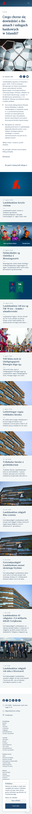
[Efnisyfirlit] (28, 3)
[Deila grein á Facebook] (21, 76)
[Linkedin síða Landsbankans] (13, 700)
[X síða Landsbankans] (7, 700)
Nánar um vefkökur (11, 797)
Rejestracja (6, 156)
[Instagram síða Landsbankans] (16, 700)
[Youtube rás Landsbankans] (10, 700)
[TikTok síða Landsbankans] (19, 700)
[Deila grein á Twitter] (24, 76)
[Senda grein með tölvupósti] (27, 76)
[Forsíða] (4, 3)
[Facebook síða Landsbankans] (4, 700)
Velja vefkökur (15, 800)
